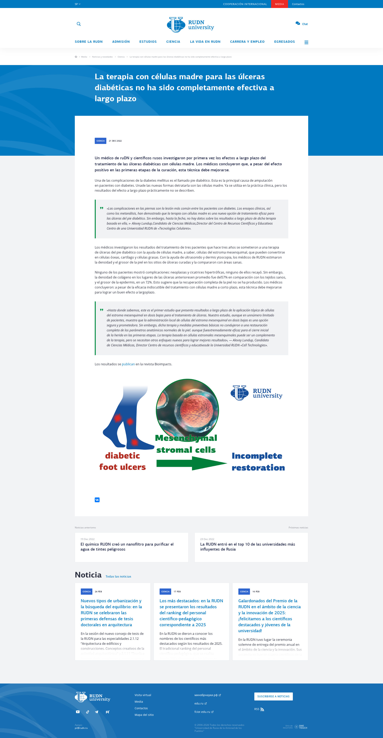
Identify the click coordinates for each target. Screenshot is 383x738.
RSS (257, 709)
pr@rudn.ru (81, 728)
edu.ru (199, 703)
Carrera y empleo (247, 42)
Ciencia (173, 42)
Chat (305, 24)
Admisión (121, 42)
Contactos (298, 4)
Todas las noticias (118, 576)
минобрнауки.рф (206, 695)
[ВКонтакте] (97, 499)
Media (279, 4)
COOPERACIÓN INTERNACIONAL (245, 4)
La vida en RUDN (205, 42)
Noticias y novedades (102, 56)
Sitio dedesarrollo (288, 727)
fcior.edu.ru (202, 712)
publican (128, 364)
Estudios (148, 42)
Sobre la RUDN (89, 42)
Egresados (284, 42)
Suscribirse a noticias (274, 696)
